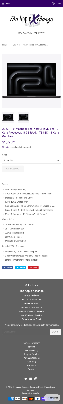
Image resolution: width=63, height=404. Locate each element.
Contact (31, 369)
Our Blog (32, 361)
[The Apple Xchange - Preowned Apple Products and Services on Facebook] (30, 379)
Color (4, 154)
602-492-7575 (35, 307)
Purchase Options (31, 358)
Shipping (6, 147)
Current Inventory (31, 343)
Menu (8, 3)
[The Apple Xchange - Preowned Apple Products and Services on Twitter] (25, 379)
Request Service (31, 354)
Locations (31, 365)
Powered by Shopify (30, 393)
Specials (31, 346)
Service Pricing (31, 350)
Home (4, 45)
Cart (58, 3)
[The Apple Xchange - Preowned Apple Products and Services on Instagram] (35, 379)
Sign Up (55, 332)
